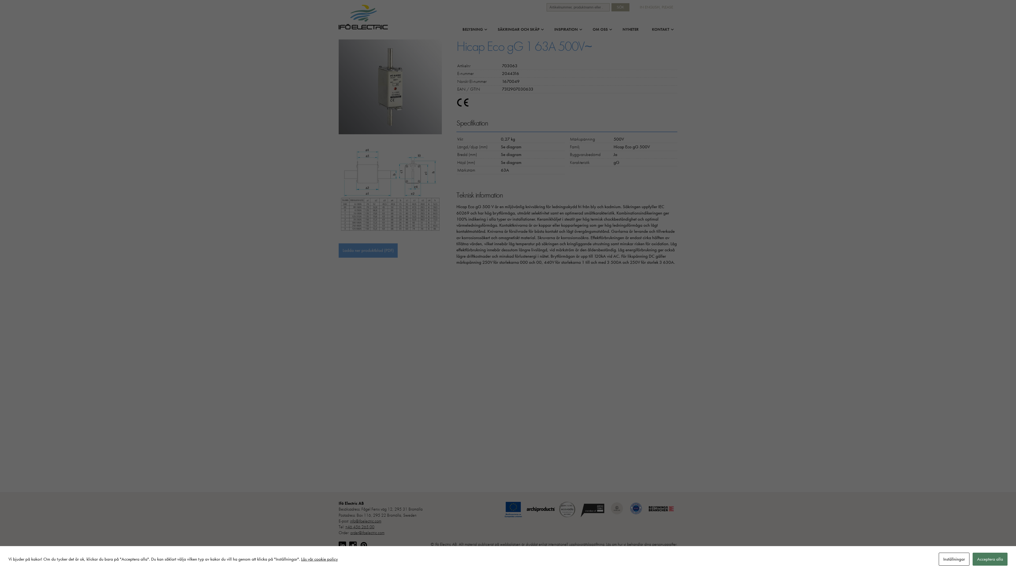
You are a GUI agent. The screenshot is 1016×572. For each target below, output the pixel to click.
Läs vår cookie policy (319, 559)
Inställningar (954, 559)
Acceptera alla (990, 559)
